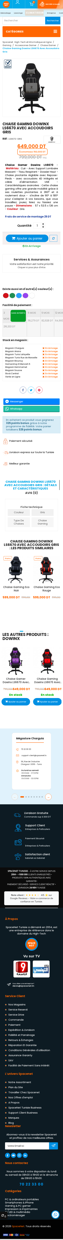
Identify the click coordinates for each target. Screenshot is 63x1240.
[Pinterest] (39, 390)
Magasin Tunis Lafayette (17, 354)
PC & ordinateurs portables (22, 1199)
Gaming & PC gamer (18, 1206)
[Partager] (23, 390)
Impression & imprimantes (21, 1209)
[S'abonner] (53, 1146)
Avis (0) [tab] (31, 493)
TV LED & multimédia (17, 1212)
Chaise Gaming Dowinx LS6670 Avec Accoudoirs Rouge (47, 680)
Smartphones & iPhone (19, 1202)
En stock (16, 604)
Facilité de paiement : (17, 305)
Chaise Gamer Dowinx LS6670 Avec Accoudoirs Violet (16, 680)
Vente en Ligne (12, 376)
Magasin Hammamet (16, 367)
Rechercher (53, 20)
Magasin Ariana (13, 351)
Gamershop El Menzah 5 (17, 363)
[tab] (31, 485)
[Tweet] (31, 390)
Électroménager (15, 1215)
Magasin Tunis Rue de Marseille (21, 357)
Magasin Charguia (14, 348)
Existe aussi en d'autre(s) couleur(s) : (28, 289)
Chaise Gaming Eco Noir (16, 588)
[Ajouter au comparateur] (53, 238)
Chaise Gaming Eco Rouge (47, 588)
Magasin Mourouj (14, 360)
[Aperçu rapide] (12, 574)
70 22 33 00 (31, 1184)
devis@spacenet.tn (23, 985)
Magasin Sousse (13, 370)
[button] (21, 631)
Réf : (5, 138)
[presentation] (3, 626)
